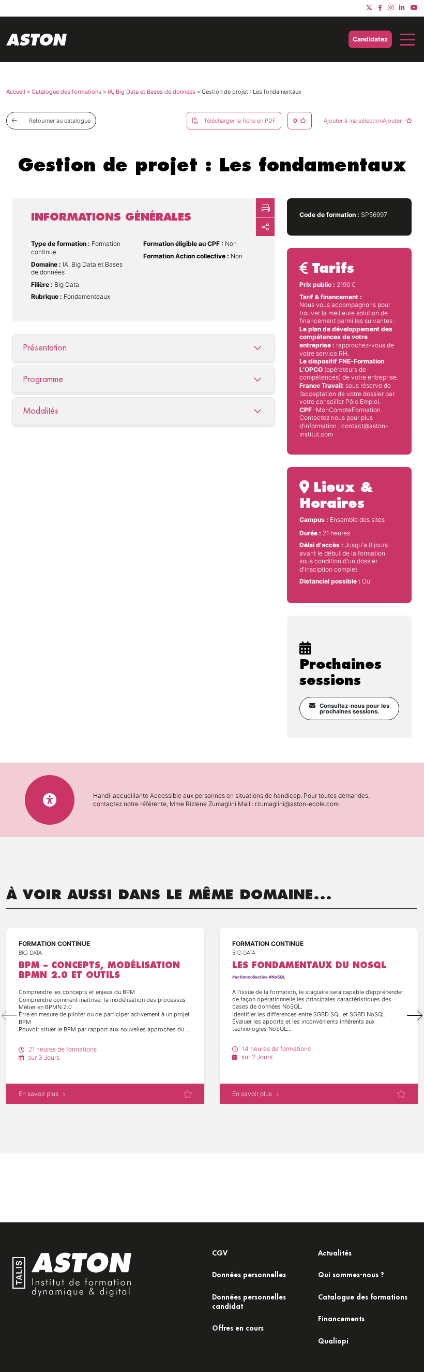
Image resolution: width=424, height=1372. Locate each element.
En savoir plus (38, 1094)
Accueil (15, 91)
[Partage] (265, 226)
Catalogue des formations (66, 91)
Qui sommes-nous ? (351, 1274)
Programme (43, 379)
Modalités (40, 410)
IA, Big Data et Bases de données (151, 91)
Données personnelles (249, 1274)
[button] (415, 1016)
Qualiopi (333, 1341)
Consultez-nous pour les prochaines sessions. (354, 708)
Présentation (45, 347)
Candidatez (370, 39)
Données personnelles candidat (249, 1301)
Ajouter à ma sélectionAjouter (363, 120)
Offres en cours (238, 1328)
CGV (220, 1253)
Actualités (335, 1253)
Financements (341, 1318)
